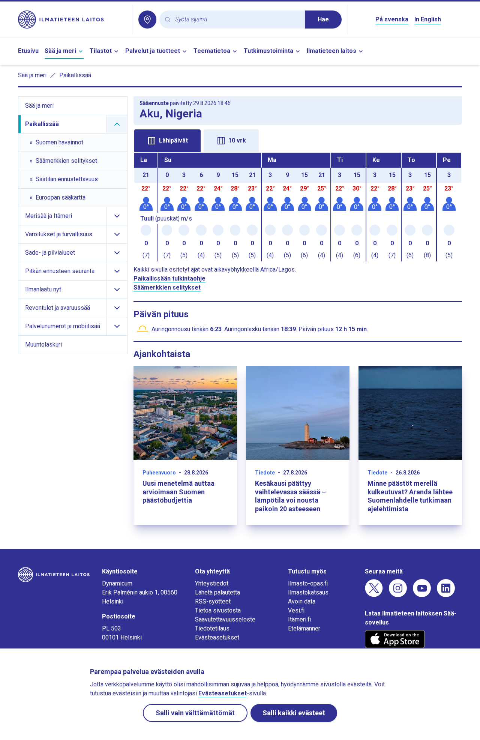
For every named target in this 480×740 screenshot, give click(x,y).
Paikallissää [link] (75, 75)
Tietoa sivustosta (218, 610)
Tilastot (101, 50)
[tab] (167, 140)
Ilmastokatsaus (308, 592)
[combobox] (237, 20)
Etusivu (28, 50)
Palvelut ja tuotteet (152, 50)
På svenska (391, 19)
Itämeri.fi (299, 619)
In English (427, 19)
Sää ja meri (60, 50)
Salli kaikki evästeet (293, 713)
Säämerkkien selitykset (167, 287)
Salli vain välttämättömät (195, 713)
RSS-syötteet (213, 601)
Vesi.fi (296, 610)
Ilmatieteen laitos (331, 50)
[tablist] (298, 140)
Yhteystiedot (211, 583)
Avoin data (301, 601)
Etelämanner (304, 628)
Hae (323, 19)
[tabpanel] (298, 207)
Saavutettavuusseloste (225, 619)
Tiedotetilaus (212, 628)
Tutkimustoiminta (268, 50)
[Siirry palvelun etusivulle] (72, 20)
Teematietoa (212, 50)
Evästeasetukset (217, 637)
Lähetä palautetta (217, 592)
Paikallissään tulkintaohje (170, 278)
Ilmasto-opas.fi (308, 583)
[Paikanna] (147, 20)
